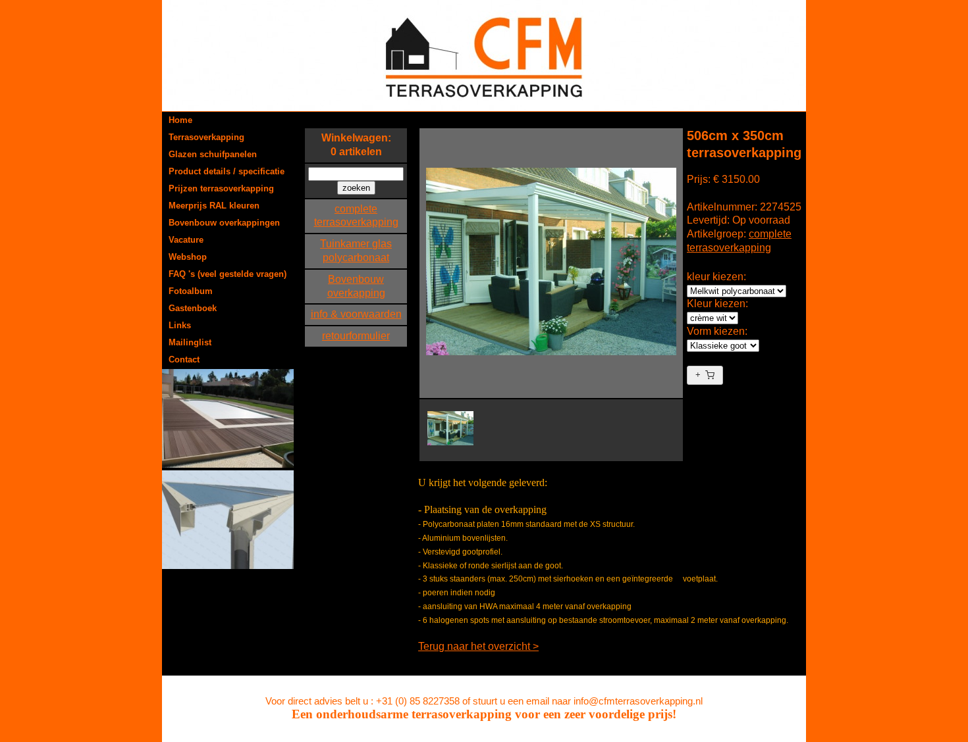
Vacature (186, 240)
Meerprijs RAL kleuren (214, 205)
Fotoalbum (191, 291)
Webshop (188, 257)
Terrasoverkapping (206, 137)
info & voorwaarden (356, 314)
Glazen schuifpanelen (213, 154)
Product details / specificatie (226, 171)
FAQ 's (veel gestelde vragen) (227, 274)
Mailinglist (190, 342)
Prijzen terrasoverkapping (221, 188)
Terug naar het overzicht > (478, 646)
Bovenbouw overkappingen (224, 223)
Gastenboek (193, 308)
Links (180, 325)
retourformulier (356, 335)
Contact (184, 359)
